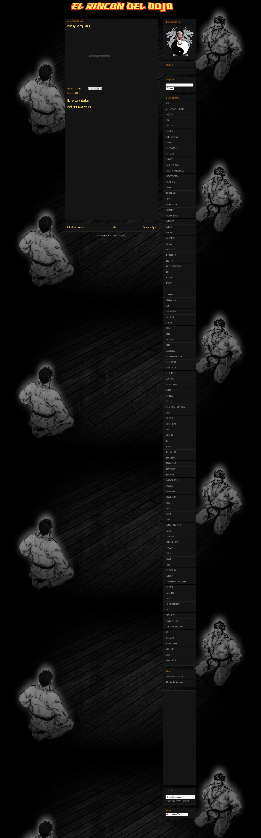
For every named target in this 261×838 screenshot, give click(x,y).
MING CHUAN (170, 458)
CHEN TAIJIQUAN (172, 137)
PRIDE (168, 503)
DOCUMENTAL (170, 182)
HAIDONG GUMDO (172, 216)
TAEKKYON (169, 576)
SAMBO (168, 520)
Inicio (114, 227)
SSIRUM (168, 553)
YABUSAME (170, 649)
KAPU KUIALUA (171, 311)
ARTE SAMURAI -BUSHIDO (175, 109)
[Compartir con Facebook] (97, 88)
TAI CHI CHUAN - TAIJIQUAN (176, 582)
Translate (185, 801)
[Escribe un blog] (92, 88)
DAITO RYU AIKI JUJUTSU (175, 171)
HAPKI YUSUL (170, 238)
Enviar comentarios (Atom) (116, 236)
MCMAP (168, 446)
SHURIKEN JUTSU (172, 542)
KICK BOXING (170, 351)
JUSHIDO (169, 283)
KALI (167, 306)
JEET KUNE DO (171, 255)
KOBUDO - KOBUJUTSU (174, 356)
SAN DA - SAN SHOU (173, 525)
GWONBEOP (170, 210)
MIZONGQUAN (171, 463)
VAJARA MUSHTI (172, 621)
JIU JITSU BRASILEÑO (173, 266)
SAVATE (168, 531)
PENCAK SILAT (171, 497)
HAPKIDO (169, 244)
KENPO (168, 345)
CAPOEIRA (169, 131)
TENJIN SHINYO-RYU (173, 604)
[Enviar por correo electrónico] (89, 88)
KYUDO (168, 413)
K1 (167, 289)
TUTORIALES (170, 615)
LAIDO (168, 430)
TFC (167, 610)
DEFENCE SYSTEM (172, 176)
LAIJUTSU (169, 435)
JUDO (167, 272)
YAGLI (168, 655)
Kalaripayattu (171, 300)
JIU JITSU (169, 261)
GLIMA (168, 199)
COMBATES (170, 159)
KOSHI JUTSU (171, 373)
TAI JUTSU (169, 587)
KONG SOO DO (171, 362)
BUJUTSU (169, 126)
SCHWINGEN (170, 537)
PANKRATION (170, 491)
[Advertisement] (111, 199)
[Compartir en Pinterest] (100, 88)
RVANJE (168, 514)
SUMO (168, 565)
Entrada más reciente (76, 227)
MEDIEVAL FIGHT (171, 452)
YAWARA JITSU (171, 660)
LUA (167, 441)
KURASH (169, 401)
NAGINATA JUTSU (172, 480)
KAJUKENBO (170, 295)
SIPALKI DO (170, 548)
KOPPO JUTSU (171, 368)
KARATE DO (170, 317)
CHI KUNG (169, 143)
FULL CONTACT (171, 193)
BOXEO (77, 93)
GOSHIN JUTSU (171, 204)
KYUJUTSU (169, 418)
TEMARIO (169, 598)
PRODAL (168, 508)
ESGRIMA (169, 187)
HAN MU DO (170, 221)
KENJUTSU (169, 339)
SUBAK (168, 559)
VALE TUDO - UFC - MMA (174, 627)
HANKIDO (169, 227)
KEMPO (168, 328)
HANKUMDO (170, 233)
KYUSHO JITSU (171, 424)
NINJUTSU (169, 486)
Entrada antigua (149, 227)
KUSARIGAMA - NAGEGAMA (175, 407)
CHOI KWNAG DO (172, 148)
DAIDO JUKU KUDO (172, 165)
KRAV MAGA (170, 379)
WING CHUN (170, 638)
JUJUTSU (169, 278)
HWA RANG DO (171, 249)
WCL (167, 632)
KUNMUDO (169, 396)
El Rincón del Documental (175, 682)
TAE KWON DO (171, 570)
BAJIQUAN (169, 114)
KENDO (168, 334)
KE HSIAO (169, 323)
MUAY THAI (170, 475)
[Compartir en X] (95, 88)
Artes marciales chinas (174, 677)
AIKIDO (168, 103)
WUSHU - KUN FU (172, 643)
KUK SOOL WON (171, 385)
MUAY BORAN (170, 469)
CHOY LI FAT (170, 154)
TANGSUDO (170, 593)
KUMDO (168, 390)
